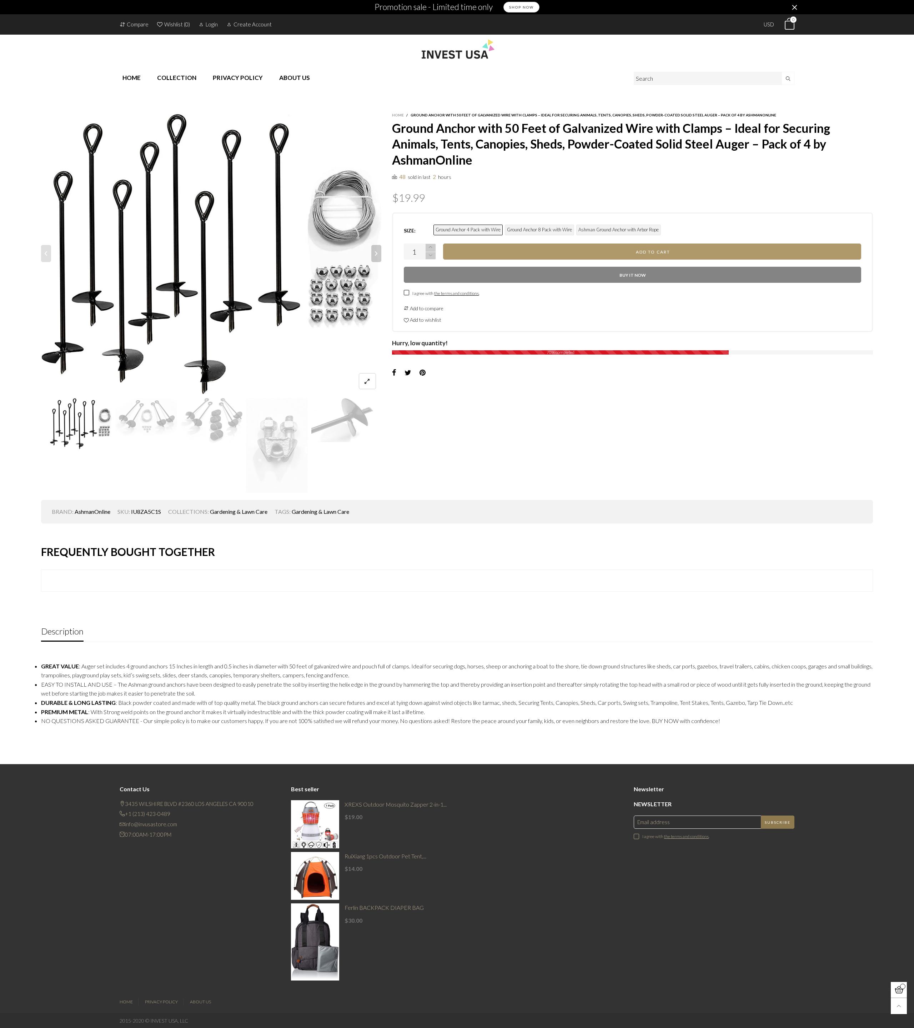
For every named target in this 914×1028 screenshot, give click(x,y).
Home (126, 1001)
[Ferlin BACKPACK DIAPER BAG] (315, 942)
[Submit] (788, 78)
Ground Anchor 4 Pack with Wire (468, 229)
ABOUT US (294, 77)
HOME (131, 77)
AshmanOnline (92, 511)
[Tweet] (408, 372)
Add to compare (426, 308)
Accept (852, 1018)
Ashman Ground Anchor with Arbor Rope (618, 229)
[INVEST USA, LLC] (457, 49)
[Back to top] (899, 1006)
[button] (46, 253)
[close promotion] (794, 7)
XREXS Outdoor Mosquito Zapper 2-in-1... (396, 804)
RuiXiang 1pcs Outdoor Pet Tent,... (385, 856)
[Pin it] (423, 372)
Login (212, 24)
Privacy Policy (161, 1001)
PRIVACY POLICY (238, 77)
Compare (138, 24)
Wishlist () (177, 24)
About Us (200, 1001)
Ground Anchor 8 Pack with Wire (539, 229)
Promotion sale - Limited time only (434, 7)
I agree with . (445, 293)
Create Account (252, 24)
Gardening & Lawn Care (238, 511)
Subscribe (777, 822)
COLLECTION (176, 77)
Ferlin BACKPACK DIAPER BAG (384, 907)
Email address (653, 822)
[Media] (367, 381)
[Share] (394, 372)
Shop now (521, 7)
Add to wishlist (425, 320)
